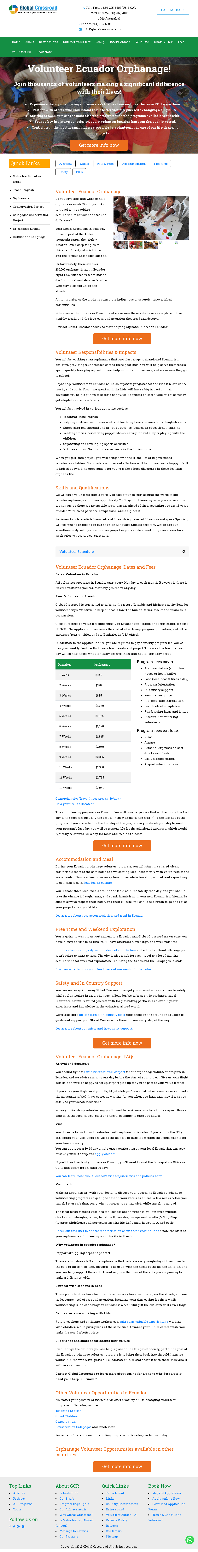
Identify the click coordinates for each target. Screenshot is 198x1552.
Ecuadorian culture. (98, 882)
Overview (65, 164)
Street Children (66, 1416)
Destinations (48, 42)
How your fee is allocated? (74, 804)
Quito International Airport (104, 1072)
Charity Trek (163, 42)
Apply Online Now (166, 1498)
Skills (84, 164)
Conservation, (65, 1421)
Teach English (23, 190)
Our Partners (69, 1536)
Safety (63, 172)
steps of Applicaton (166, 1493)
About (29, 42)
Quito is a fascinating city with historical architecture (95, 950)
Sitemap (112, 1536)
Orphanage (21, 198)
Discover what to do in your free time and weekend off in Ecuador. (103, 969)
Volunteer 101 (21, 52)
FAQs (79, 172)
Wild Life (142, 42)
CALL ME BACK (173, 10)
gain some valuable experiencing (143, 1321)
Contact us (114, 1531)
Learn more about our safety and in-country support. (94, 1028)
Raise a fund (115, 1509)
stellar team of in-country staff (102, 1015)
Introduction (69, 1493)
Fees (181, 42)
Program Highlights (74, 1504)
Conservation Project (28, 206)
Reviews (112, 1525)
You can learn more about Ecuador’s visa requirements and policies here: (108, 1176)
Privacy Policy (116, 1520)
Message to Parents (74, 1531)
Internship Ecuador (27, 228)
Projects (19, 1498)
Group (100, 42)
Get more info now (99, 145)
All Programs (22, 1504)
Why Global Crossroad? (76, 1515)
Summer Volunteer (76, 42)
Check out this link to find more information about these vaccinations (107, 1231)
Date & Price (105, 164)
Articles (19, 1493)
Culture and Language (29, 237)
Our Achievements (73, 1509)
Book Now (44, 52)
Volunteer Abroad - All (122, 1515)
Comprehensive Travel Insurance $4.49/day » (88, 798)
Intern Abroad (120, 42)
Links (110, 1498)
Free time (161, 164)
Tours (17, 1509)
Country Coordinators (122, 1504)
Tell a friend (115, 1493)
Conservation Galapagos (73, 1427)
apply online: (104, 1154)
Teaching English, (68, 1411)
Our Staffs (67, 1498)
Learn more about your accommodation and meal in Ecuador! (99, 915)
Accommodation (134, 164)
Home (16, 42)
